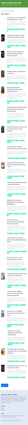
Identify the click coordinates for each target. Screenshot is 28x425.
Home (2, 11)
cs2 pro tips (22, 361)
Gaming (16, 29)
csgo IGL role (22, 377)
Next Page (4, 385)
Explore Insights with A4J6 (11, 3)
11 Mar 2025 (10, 29)
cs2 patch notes (22, 269)
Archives (6, 11)
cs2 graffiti (21, 83)
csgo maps (21, 233)
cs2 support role (22, 158)
